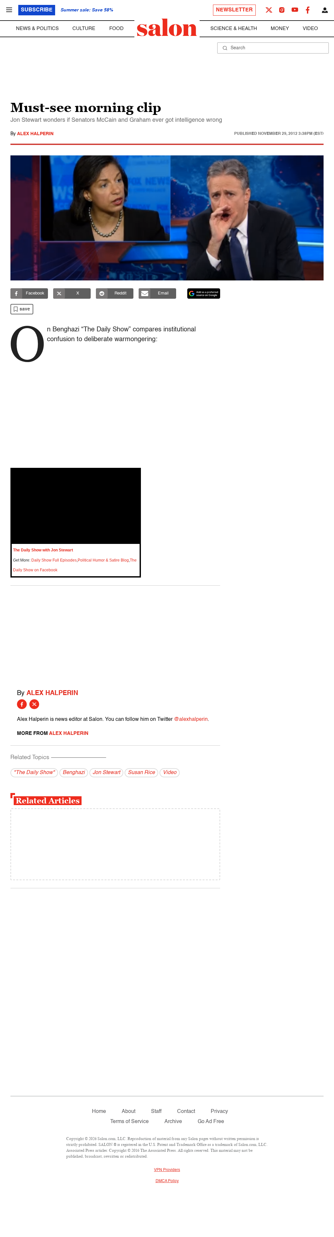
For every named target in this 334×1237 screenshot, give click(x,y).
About (128, 1111)
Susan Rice (141, 772)
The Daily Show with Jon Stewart (43, 550)
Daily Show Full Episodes (54, 560)
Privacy (219, 1111)
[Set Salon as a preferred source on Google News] (203, 293)
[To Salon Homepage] (167, 27)
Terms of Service (129, 1121)
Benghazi (74, 772)
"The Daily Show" (34, 772)
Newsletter (234, 10)
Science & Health (233, 28)
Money (280, 28)
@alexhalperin (191, 719)
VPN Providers (167, 1170)
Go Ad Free (211, 1121)
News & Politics (37, 28)
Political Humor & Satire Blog (103, 560)
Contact (186, 1111)
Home (99, 1111)
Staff (156, 1111)
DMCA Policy (167, 1181)
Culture (83, 28)
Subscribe (37, 10)
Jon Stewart (106, 772)
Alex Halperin (35, 134)
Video (310, 28)
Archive (173, 1121)
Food (116, 28)
